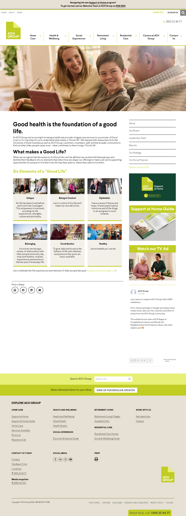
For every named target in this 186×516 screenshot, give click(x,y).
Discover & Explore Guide (66, 439)
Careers (140, 421)
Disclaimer (117, 503)
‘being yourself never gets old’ (101, 271)
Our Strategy (135, 153)
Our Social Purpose (138, 160)
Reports (133, 145)
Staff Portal (94, 503)
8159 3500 (121, 6)
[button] (183, 13)
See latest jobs (143, 417)
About (12, 13)
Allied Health (59, 421)
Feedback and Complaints (136, 503)
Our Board (134, 131)
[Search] (129, 379)
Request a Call (19, 440)
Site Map (169, 503)
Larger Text (158, 13)
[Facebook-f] (55, 459)
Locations (16, 469)
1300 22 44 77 (19, 473)
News (19, 13)
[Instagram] (65, 459)
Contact (16, 459)
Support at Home (97, 3)
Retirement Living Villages (107, 417)
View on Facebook (169, 359)
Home (3, 13)
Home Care (17, 426)
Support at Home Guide (23, 421)
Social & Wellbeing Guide (107, 439)
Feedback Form (19, 464)
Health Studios (60, 426)
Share (167, 361)
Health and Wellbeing (63, 417)
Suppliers (106, 503)
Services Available (21, 430)
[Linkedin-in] (60, 459)
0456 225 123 (19, 483)
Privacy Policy (157, 503)
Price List (16, 435)
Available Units (101, 421)
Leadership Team (137, 138)
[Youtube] (70, 459)
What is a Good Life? (139, 167)
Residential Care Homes (106, 434)
